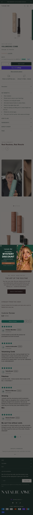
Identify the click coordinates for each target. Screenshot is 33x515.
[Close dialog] (0, 245)
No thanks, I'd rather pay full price (8, 265)
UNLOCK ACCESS (8, 263)
